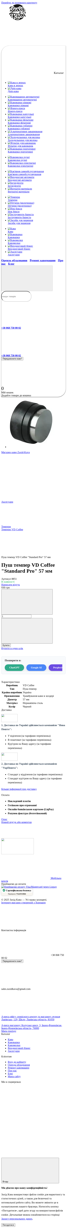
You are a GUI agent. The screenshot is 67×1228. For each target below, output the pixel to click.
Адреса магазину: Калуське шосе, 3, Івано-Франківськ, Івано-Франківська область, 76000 (31, 1027)
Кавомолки (14, 243)
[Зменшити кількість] (27, 602)
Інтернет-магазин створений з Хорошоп (23, 902)
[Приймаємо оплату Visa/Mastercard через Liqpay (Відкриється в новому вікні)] (29, 886)
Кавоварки (14, 237)
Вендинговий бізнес (19, 248)
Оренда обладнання (14, 260)
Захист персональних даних (16, 1218)
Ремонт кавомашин (42, 260)
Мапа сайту (14, 1076)
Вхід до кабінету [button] (17, 1062)
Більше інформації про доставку (19, 789)
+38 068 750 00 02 (11, 327)
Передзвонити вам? (12, 358)
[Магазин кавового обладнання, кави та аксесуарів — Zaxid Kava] (17, 853)
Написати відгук (10, 584)
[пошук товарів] (27, 278)
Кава (10, 231)
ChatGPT (14, 667)
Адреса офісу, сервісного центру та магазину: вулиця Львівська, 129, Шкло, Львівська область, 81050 (30, 1018)
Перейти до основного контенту (19, 2)
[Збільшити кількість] (27, 631)
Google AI (36, 667)
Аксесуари (14, 254)
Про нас (12, 1070)
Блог (11, 263)
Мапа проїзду (8, 1031)
